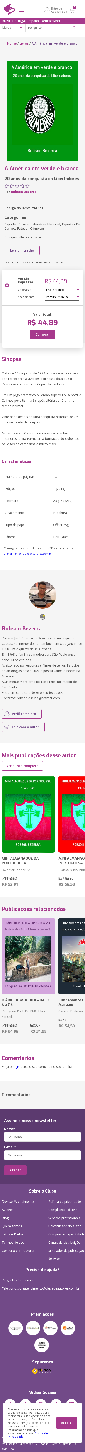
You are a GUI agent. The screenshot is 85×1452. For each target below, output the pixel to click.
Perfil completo (24, 714)
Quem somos (12, 1226)
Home (12, 43)
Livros (24, 43)
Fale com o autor (25, 727)
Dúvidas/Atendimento (18, 1201)
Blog (5, 1218)
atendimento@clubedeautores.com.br (28, 553)
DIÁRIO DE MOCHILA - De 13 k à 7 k (25, 1002)
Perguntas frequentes (18, 1280)
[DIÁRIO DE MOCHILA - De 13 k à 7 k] (28, 956)
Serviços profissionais (64, 1218)
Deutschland (50, 20)
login (16, 1066)
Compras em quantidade (66, 1234)
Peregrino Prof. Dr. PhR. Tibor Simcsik (23, 1014)
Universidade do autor (64, 1226)
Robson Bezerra (23, 191)
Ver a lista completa (22, 766)
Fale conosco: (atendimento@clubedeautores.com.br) (41, 1288)
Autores (7, 1210)
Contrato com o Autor (18, 1250)
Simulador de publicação (66, 1254)
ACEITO (67, 1423)
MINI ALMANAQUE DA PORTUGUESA (20, 860)
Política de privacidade (64, 1201)
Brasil (6, 20)
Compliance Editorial (63, 1210)
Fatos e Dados (13, 1234)
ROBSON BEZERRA (16, 869)
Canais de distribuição (64, 1242)
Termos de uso (13, 1242)
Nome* (10, 1129)
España (33, 20)
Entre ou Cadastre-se (59, 10)
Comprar (43, 334)
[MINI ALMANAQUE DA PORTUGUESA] (28, 814)
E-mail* (10, 1147)
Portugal (19, 20)
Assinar (15, 1170)
